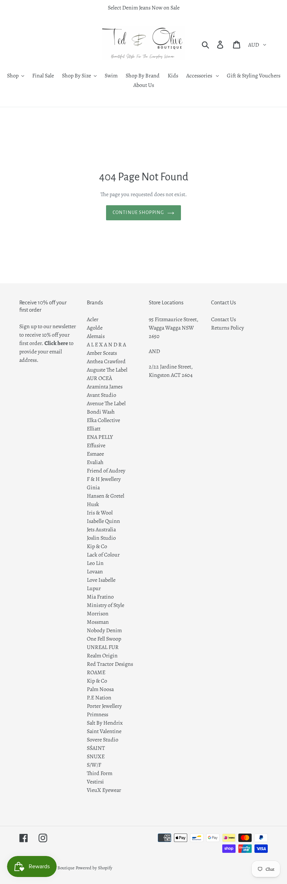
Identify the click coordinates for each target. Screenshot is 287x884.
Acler (92, 319)
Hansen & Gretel (105, 496)
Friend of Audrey (106, 471)
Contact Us (223, 319)
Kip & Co (97, 546)
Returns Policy (227, 328)
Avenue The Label (106, 403)
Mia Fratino (100, 597)
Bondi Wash (101, 412)
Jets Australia (101, 529)
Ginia (93, 487)
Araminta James (104, 387)
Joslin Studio (101, 538)
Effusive (96, 445)
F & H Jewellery (104, 479)
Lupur (94, 588)
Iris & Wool (100, 513)
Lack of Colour (103, 555)
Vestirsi (95, 782)
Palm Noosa (100, 689)
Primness (97, 714)
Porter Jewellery (104, 706)
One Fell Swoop (104, 639)
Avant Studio (101, 395)
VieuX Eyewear (104, 790)
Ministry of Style (105, 605)
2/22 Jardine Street (170, 367)
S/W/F (94, 765)
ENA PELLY (100, 437)
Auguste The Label (107, 370)
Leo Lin (95, 563)
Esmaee (95, 454)
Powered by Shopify (94, 868)
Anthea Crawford (106, 361)
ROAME (96, 672)
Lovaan (95, 571)
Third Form (99, 773)
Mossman (98, 622)
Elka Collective (103, 420)
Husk (93, 504)
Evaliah (95, 462)
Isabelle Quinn (103, 521)
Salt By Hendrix (105, 723)
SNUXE (96, 756)
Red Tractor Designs (110, 664)
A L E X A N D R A (106, 344)
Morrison (97, 613)
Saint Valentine (104, 731)
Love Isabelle (101, 580)
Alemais (96, 336)
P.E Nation (99, 698)
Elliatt (93, 429)
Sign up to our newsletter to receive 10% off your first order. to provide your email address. (47, 343)
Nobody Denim (104, 630)
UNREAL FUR (103, 647)
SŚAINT (96, 748)
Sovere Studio (102, 740)
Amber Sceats (102, 353)
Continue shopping (138, 212)
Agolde (95, 328)
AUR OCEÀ (99, 378)
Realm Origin (102, 655)
